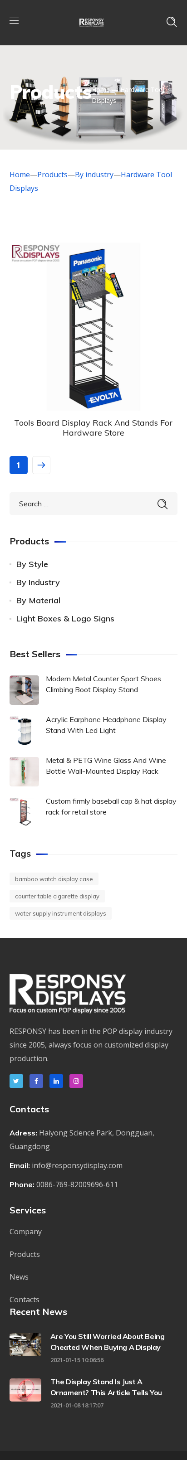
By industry (94, 174)
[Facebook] (36, 1081)
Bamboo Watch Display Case (54, 879)
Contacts (24, 1300)
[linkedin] (56, 1081)
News (19, 1277)
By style (32, 564)
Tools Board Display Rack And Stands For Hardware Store (93, 427)
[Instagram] (76, 1081)
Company (26, 1232)
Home (101, 89)
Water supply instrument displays (60, 913)
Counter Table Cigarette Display (57, 896)
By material (38, 600)
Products (52, 174)
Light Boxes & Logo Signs (65, 618)
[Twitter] (16, 1081)
